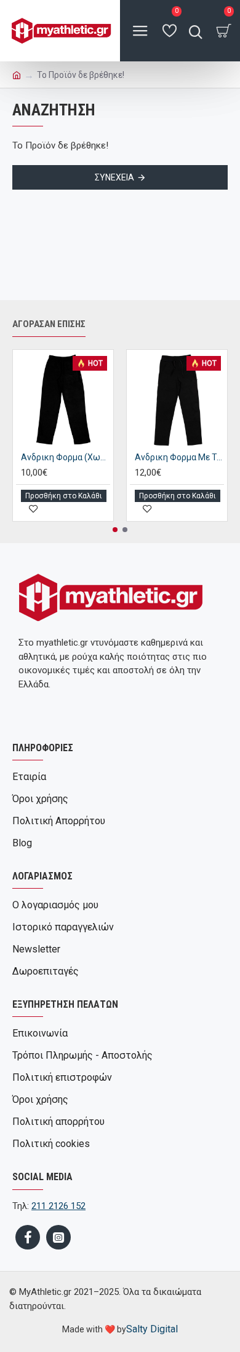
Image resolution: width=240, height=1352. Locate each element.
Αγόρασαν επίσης (49, 324)
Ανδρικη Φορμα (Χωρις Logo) (65, 457)
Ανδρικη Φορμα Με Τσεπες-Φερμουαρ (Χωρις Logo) (179, 457)
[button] (115, 529)
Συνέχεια (114, 177)
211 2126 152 (58, 1205)
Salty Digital (152, 1329)
